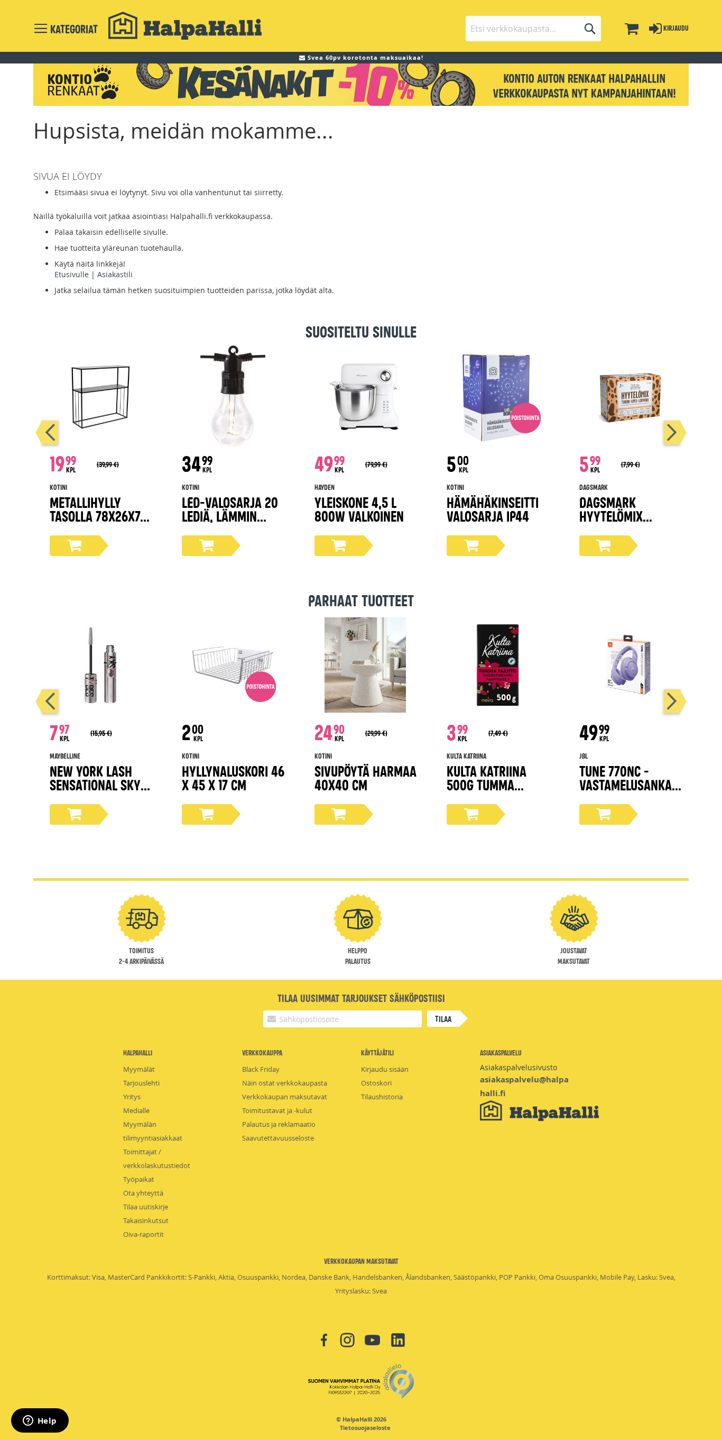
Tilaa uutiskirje (145, 1206)
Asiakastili (115, 274)
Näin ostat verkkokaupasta (284, 1083)
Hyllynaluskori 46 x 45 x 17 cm (233, 777)
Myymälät (139, 1069)
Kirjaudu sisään (385, 1069)
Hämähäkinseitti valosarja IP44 (493, 508)
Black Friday (261, 1069)
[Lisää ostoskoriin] (74, 545)
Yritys (132, 1096)
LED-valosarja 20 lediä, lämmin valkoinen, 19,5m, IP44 (230, 522)
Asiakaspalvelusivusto (518, 1067)
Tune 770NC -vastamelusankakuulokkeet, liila (629, 784)
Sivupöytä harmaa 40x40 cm (365, 777)
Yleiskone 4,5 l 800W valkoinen (359, 508)
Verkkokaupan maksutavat (284, 1096)
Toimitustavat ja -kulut (277, 1110)
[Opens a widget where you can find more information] (40, 1421)
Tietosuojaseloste (365, 1428)
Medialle (136, 1110)
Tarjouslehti (141, 1083)
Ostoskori (376, 1083)
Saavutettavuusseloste (278, 1138)
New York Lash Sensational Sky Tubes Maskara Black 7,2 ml (95, 791)
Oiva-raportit (143, 1234)
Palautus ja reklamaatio (279, 1124)
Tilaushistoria (382, 1096)
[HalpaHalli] (185, 26)
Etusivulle (71, 274)
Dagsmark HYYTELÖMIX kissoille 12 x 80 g (629, 515)
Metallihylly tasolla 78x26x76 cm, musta (98, 515)
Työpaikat (138, 1179)
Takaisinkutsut (146, 1220)
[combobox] (533, 28)
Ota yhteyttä (143, 1193)
